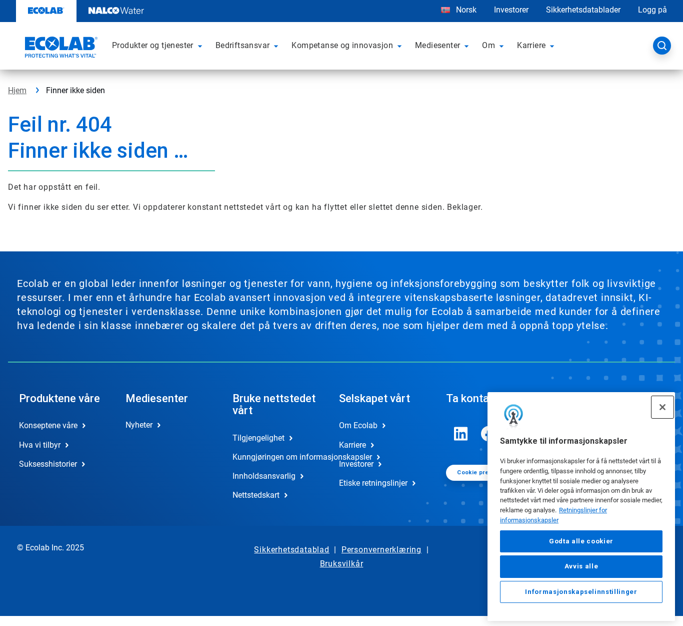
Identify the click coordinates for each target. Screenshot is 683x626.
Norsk (466, 10)
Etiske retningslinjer (373, 483)
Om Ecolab (358, 425)
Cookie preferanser (485, 472)
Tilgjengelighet (258, 438)
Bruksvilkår (342, 563)
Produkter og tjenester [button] (153, 45)
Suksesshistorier (48, 464)
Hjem (17, 90)
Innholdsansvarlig (264, 476)
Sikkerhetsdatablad (291, 549)
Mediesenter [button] (437, 45)
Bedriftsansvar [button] (243, 45)
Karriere (352, 445)
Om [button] (488, 45)
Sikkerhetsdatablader (583, 10)
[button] (202, 46)
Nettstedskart (256, 495)
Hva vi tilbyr (39, 445)
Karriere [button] (531, 45)
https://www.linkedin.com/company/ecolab (461, 434)
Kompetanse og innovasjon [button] (342, 45)
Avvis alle (581, 566)
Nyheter (139, 425)
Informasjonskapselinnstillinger (581, 591)
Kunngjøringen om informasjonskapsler (275, 457)
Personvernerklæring (382, 549)
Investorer (511, 10)
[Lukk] (663, 407)
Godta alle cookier (581, 541)
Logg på (652, 10)
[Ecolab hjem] (60, 49)
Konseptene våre (48, 425)
